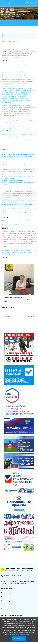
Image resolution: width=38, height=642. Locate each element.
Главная (3, 41)
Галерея (3, 609)
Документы (5, 597)
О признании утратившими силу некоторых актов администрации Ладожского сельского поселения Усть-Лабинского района (19, 252)
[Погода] (7, 316)
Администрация (6, 593)
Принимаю (19, 638)
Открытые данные (7, 601)
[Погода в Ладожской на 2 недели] (29, 316)
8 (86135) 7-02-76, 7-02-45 (13, 575)
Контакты (4, 605)
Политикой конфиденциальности (21, 634)
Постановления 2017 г (13, 41)
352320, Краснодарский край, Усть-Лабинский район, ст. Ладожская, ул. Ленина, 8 (18, 582)
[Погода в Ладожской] (19, 314)
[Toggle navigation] (3, 22)
